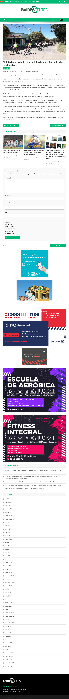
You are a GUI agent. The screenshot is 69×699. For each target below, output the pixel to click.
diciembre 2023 (9, 572)
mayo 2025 (8, 532)
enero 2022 (8, 649)
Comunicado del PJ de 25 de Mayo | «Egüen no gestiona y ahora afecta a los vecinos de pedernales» (33, 485)
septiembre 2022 (9, 623)
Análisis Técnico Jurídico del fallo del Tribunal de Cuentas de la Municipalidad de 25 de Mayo (31, 482)
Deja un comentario (32, 71)
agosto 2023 (8, 586)
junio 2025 (8, 529)
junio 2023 (8, 592)
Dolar (26, 1)
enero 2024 (8, 569)
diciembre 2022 (9, 612)
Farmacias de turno (34, 1)
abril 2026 (7, 505)
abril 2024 (7, 559)
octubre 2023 (8, 579)
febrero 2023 (8, 606)
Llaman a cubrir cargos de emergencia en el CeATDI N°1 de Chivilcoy (59, 125)
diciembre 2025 (9, 515)
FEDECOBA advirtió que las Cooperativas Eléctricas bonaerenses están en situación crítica (12, 125)
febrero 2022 (8, 646)
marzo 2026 (8, 509)
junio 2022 (8, 633)
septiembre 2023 (9, 582)
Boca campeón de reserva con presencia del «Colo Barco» (12, 151)
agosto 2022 (8, 626)
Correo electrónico (10, 204)
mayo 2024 (8, 556)
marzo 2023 (8, 602)
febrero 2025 (8, 542)
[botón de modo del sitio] (61, 20)
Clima (20, 1)
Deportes (6, 68)
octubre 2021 (8, 659)
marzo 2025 (8, 539)
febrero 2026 (8, 512)
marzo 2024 (8, 562)
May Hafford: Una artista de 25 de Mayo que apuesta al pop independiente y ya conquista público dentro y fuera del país (34, 472)
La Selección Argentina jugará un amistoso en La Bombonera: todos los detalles (34, 152)
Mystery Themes (25, 697)
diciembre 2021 (9, 653)
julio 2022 (7, 629)
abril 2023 (7, 599)
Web (6, 212)
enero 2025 (8, 546)
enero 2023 (8, 609)
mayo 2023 (8, 596)
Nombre (7, 195)
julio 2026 (7, 499)
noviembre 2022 (9, 616)
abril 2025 (7, 536)
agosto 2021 (8, 666)
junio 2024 (8, 552)
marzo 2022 (8, 643)
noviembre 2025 (9, 519)
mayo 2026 (8, 502)
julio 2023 (7, 589)
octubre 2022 (8, 619)
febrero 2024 (8, 566)
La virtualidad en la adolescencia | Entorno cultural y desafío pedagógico (25, 488)
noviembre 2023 (9, 576)
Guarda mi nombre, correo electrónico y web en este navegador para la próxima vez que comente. (10, 227)
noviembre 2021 (9, 656)
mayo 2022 (8, 636)
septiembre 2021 (9, 663)
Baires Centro (20, 71)
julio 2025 (7, 525)
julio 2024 (7, 549)
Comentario (8, 178)
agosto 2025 (8, 522)
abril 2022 (7, 639)
